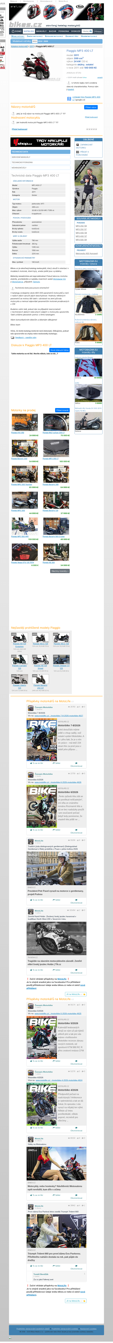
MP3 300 (18, 510)
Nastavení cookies (88, 1329)
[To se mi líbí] (78, 707)
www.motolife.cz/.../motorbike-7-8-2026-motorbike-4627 (59, 716)
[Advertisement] (41, 383)
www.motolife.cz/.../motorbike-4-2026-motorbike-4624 (59, 1080)
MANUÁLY (41, 31)
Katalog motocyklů (19, 46)
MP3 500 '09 (81, 240)
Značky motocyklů (34, 36)
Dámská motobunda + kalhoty (86, 294)
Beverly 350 (51, 484)
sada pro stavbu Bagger (84, 357)
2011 (32, 46)
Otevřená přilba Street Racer (86, 269)
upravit (100, 77)
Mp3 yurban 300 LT (54, 433)
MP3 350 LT (51, 459)
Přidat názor (90, 107)
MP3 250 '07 (81, 229)
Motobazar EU (59, 279)
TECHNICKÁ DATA (20, 152)
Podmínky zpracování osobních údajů (33, 1329)
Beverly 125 (50, 510)
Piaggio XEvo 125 (40, 644)
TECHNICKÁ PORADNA (22, 162)
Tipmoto (36, 282)
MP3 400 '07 (81, 236)
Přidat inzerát (62, 410)
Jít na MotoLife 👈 (75, 994)
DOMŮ (18, 31)
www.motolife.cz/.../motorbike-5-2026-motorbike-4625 (58, 1013)
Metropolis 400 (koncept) (87, 253)
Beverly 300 (19, 459)
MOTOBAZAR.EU (88, 262)
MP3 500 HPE (20, 536)
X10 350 (17, 433)
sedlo (77, 383)
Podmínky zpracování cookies (65, 1329)
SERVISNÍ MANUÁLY (21, 157)
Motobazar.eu (28, 1)
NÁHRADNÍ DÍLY (19, 168)
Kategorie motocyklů (54, 36)
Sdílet (57, 763)
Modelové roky (17, 36)
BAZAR (52, 31)
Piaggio (81, 223)
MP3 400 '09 (81, 233)
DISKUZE (75, 31)
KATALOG (29, 31)
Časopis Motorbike (44, 707)
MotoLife (39, 841)
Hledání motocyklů (89, 36)
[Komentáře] (83, 707)
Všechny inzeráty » (59, 571)
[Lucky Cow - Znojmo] (24, 422)
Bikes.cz (13, 1)
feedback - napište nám (25, 337)
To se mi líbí (37, 763)
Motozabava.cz (46, 1)
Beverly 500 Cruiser (54, 536)
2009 (46, 41)
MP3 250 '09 (81, 226)
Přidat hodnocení (91, 117)
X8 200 (49, 562)
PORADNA (64, 31)
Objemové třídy (71, 36)
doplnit (71, 89)
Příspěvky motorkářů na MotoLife (50, 701)
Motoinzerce (17, 282)
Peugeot (81, 250)
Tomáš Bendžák (40, 1274)
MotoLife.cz (63, 1)
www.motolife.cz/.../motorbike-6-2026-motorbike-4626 (58, 782)
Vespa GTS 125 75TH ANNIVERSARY (22, 563)
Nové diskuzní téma (59, 350)
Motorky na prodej (23, 410)
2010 (40, 41)
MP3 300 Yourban (21, 484)
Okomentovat (76, 766)
